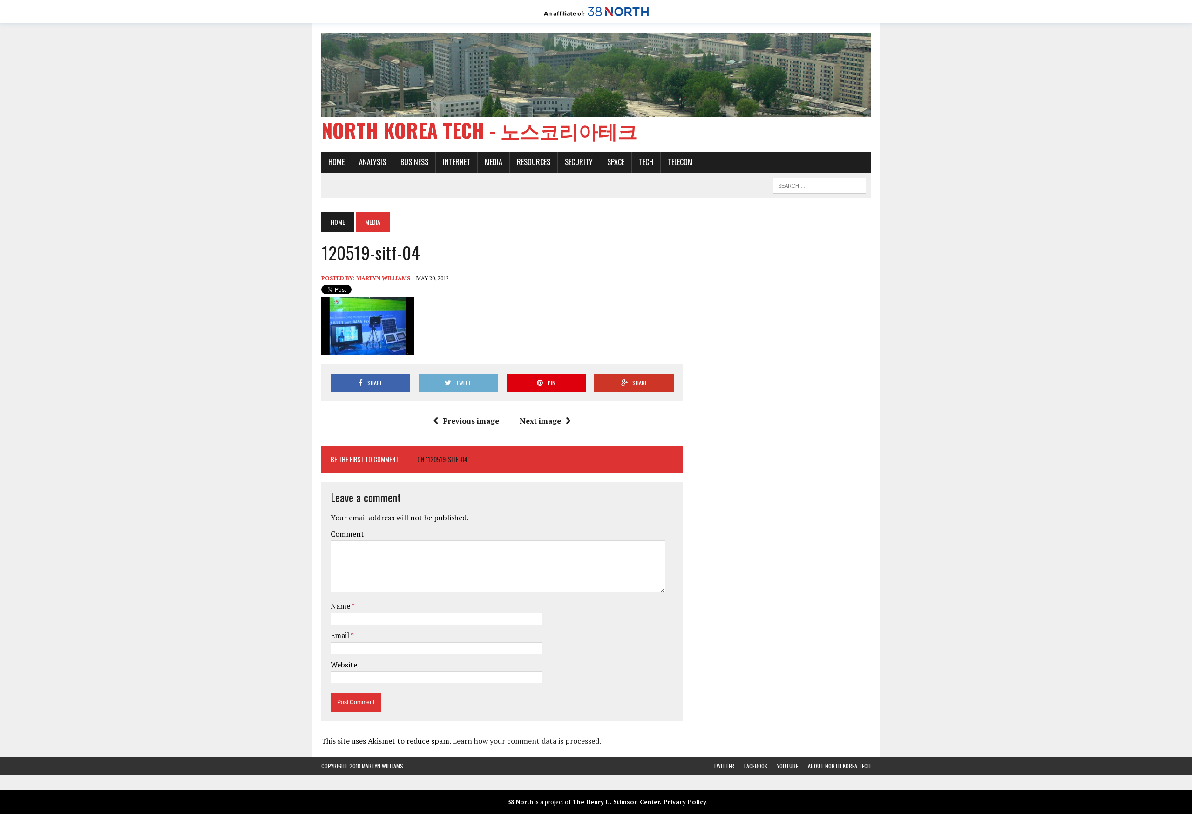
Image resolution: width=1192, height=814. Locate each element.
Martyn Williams (383, 278)
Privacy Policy (685, 802)
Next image (540, 421)
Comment (347, 534)
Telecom (680, 162)
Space (615, 162)
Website (344, 664)
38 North (520, 802)
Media (493, 162)
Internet (456, 162)
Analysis (372, 162)
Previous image (471, 421)
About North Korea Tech (839, 766)
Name (341, 606)
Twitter (723, 766)
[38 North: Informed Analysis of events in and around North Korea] (596, 17)
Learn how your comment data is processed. (527, 741)
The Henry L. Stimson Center (616, 802)
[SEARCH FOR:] (819, 184)
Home (336, 162)
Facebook (755, 766)
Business (414, 162)
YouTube (787, 766)
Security (579, 162)
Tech (646, 162)
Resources (533, 162)
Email (341, 635)
